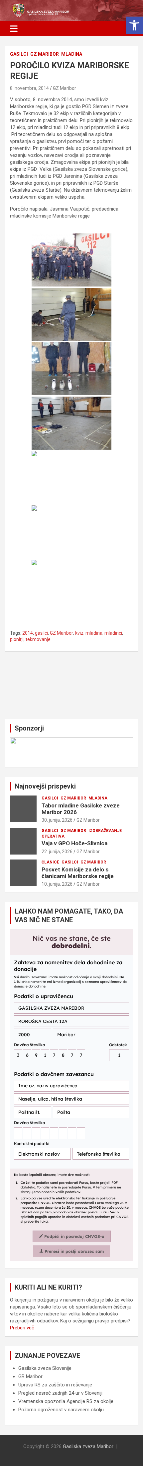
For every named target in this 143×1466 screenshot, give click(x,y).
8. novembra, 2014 (29, 88)
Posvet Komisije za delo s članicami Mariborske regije (78, 872)
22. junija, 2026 (57, 851)
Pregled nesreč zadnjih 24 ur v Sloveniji (60, 1393)
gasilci (41, 633)
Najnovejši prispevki (45, 786)
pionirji (17, 639)
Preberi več (22, 1328)
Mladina (71, 54)
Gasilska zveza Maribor (88, 1446)
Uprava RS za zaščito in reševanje (55, 1385)
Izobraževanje (105, 830)
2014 (27, 633)
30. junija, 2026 (57, 820)
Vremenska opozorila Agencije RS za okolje (65, 1401)
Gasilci (19, 54)
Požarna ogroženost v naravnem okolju (61, 1410)
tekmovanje (38, 639)
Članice (50, 862)
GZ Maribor (44, 54)
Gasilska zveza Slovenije (45, 1368)
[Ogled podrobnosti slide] (71, 749)
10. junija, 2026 (57, 884)
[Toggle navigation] (14, 28)
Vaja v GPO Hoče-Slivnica (74, 843)
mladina (93, 633)
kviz (79, 633)
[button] (134, 25)
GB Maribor (30, 1376)
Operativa (53, 836)
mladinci (113, 633)
